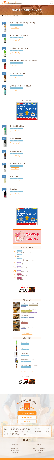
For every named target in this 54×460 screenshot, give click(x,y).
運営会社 (39, 452)
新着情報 (39, 444)
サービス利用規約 (15, 450)
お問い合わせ (15, 452)
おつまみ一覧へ (26, 333)
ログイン (27, 421)
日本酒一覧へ (26, 371)
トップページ (15, 444)
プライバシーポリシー (39, 450)
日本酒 (6, 15)
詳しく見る (14, 27)
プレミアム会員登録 (28, 413)
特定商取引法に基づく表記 (39, 448)
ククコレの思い (39, 446)
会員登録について (15, 448)
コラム (14, 446)
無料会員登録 (28, 417)
